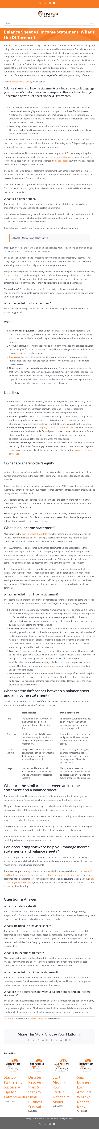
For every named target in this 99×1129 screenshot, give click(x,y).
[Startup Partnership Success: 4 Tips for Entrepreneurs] (13, 1059)
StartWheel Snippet (38, 1018)
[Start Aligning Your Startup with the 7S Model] (62, 1059)
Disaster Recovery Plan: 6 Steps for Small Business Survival (35, 1092)
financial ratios (11, 275)
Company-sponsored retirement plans (56, 427)
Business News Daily (19, 81)
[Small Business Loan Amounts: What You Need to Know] (86, 1059)
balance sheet (60, 160)
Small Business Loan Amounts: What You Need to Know (85, 1092)
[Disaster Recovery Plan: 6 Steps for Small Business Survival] (37, 1059)
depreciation (49, 666)
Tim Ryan (9, 1018)
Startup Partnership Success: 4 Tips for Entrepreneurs (15, 1087)
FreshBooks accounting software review (62, 875)
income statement (62, 157)
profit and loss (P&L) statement (37, 533)
